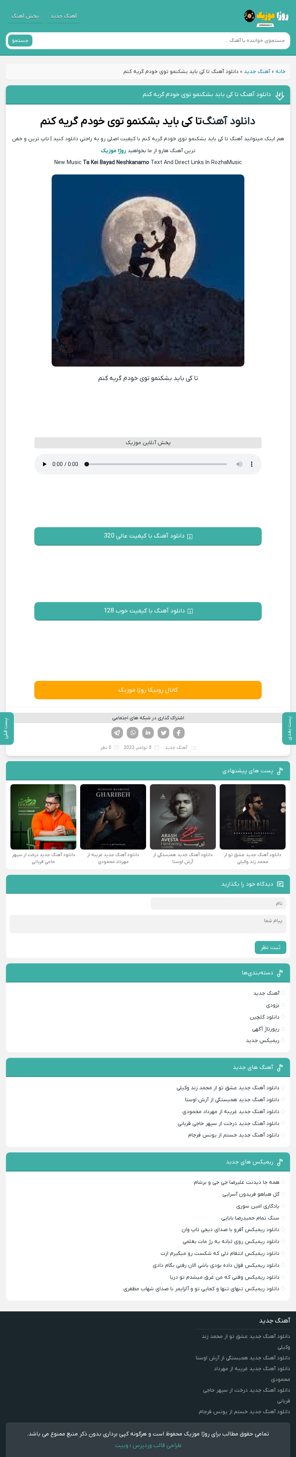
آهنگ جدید (63, 16)
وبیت (121, 1445)
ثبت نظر (271, 947)
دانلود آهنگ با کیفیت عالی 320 (144, 536)
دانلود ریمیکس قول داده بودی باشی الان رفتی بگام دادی (216, 1265)
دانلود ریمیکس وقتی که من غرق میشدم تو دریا (224, 1277)
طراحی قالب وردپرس (157, 1445)
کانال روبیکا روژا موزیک (148, 690)
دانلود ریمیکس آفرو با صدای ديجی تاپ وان (230, 1229)
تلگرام (117, 732)
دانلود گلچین (264, 1017)
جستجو (20, 40)
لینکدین (148, 732)
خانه (281, 71)
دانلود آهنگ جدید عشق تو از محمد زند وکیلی (228, 1088)
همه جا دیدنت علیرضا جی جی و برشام (236, 1182)
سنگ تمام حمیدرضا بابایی (250, 1218)
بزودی (272, 1005)
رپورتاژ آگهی (265, 1029)
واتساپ (132, 732)
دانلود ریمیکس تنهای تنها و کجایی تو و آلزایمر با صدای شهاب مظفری (201, 1289)
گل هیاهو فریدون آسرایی (250, 1194)
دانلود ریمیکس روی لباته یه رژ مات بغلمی (231, 1241)
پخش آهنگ (25, 16)
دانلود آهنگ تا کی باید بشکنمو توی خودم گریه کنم (207, 94)
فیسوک (179, 732)
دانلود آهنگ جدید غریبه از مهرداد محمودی (230, 1111)
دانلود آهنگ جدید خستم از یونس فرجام (233, 1135)
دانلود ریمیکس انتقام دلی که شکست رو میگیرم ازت (220, 1253)
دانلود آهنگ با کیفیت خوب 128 (144, 611)
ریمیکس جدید (262, 1040)
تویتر (163, 732)
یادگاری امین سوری (257, 1206)
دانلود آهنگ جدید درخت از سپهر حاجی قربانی (228, 1123)
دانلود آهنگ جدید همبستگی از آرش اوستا (232, 1100)
